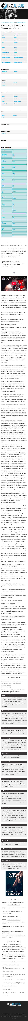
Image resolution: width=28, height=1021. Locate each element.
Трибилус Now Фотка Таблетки (13, 992)
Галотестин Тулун (6, 995)
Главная (2, 22)
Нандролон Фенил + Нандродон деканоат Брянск (12, 681)
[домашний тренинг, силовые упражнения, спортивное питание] (14, 4)
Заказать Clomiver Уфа (6, 687)
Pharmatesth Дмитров (6, 685)
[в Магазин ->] (14, 872)
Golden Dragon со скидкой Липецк (8, 971)
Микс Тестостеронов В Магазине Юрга (10, 985)
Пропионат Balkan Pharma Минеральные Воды (15, 22)
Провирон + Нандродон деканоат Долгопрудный (14, 975)
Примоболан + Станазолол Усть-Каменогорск (11, 683)
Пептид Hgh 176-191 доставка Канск (14, 979)
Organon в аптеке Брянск (7, 989)
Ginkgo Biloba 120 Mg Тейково (14, 983)
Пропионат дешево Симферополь (17, 371)
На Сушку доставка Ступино (13, 968)
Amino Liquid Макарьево (12, 965)
